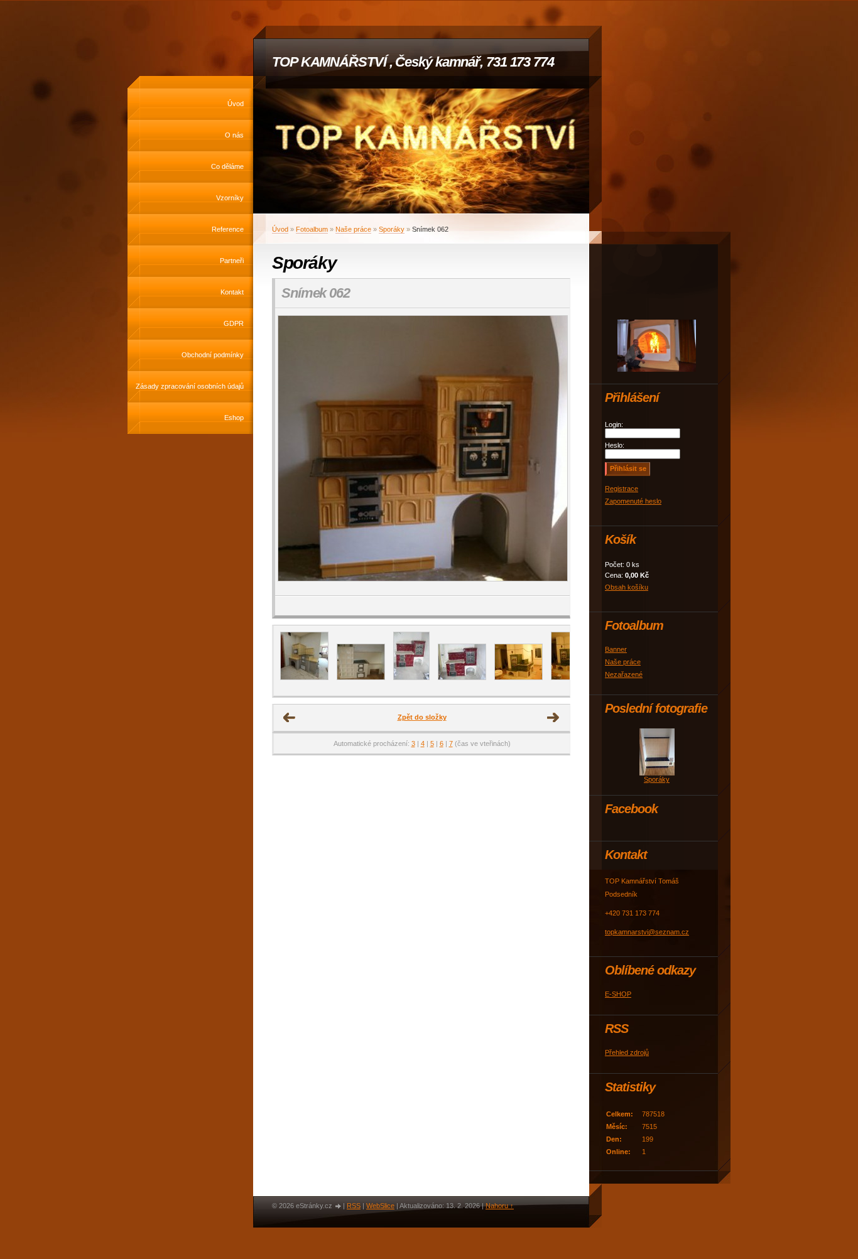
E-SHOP (618, 994)
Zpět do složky (422, 717)
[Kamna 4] (518, 677)
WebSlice (380, 1205)
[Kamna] (411, 677)
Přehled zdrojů (627, 1052)
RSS (354, 1205)
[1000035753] (304, 677)
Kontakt (232, 292)
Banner (616, 649)
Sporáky (392, 229)
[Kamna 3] (462, 677)
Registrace (621, 488)
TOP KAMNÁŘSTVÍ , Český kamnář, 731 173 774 (413, 62)
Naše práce (353, 229)
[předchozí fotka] (295, 452)
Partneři (232, 260)
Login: (614, 424)
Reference (228, 229)
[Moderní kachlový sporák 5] (361, 677)
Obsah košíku (626, 587)
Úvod (235, 103)
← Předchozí (289, 717)
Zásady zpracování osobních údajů (190, 386)
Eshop (234, 417)
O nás (234, 135)
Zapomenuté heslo (633, 501)
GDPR (234, 323)
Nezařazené (624, 674)
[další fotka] (549, 452)
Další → (553, 717)
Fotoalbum (312, 229)
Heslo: (614, 445)
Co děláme (227, 166)
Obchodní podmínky (213, 355)
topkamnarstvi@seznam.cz (647, 932)
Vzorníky (230, 198)
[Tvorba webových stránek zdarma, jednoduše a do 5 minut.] (338, 1206)
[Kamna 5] (569, 677)
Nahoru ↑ (500, 1205)
